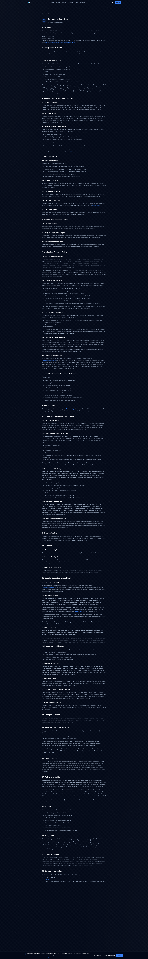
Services (58, 2)
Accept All (119, 955)
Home (52, 2)
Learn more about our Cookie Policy (34, 957)
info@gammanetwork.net (52, 42)
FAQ (76, 2)
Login (111, 2)
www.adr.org (78, 611)
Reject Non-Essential (109, 955)
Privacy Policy (46, 957)
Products (64, 2)
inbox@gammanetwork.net (68, 42)
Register (118, 2)
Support (71, 2)
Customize (98, 955)
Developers (82, 2)
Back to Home (47, 14)
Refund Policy (96, 205)
